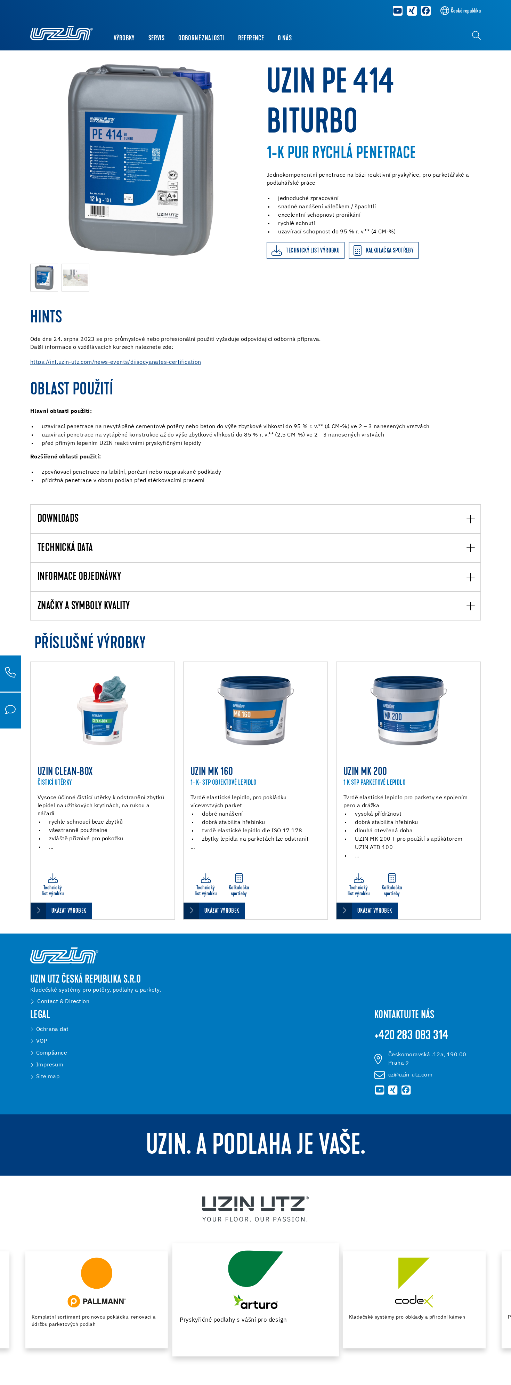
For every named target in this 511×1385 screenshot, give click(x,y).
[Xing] (411, 10)
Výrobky (124, 38)
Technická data (65, 548)
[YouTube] (397, 10)
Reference (251, 38)
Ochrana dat (52, 1029)
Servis (156, 38)
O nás (285, 38)
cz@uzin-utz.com (410, 1075)
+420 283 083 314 (411, 1036)
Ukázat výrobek (68, 911)
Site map (47, 1077)
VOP (41, 1041)
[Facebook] (426, 10)
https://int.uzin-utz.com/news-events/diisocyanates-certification (115, 362)
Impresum (49, 1065)
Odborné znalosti (201, 38)
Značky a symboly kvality (84, 606)
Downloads (58, 519)
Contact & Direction (63, 1001)
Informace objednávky (79, 577)
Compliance (51, 1053)
